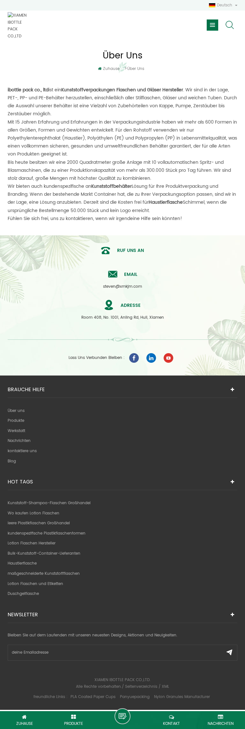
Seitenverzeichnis (141, 687)
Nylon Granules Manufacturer (182, 697)
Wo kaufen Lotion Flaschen (33, 513)
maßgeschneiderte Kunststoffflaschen (44, 574)
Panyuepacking (135, 697)
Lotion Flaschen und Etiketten (35, 584)
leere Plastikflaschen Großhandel (39, 523)
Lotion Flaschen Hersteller (32, 543)
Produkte (16, 421)
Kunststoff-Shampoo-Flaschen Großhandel (49, 503)
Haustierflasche (22, 563)
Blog (12, 461)
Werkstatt (16, 431)
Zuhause (111, 69)
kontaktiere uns (22, 451)
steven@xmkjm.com (122, 287)
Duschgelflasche (23, 594)
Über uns (135, 69)
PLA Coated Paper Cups (94, 697)
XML (165, 687)
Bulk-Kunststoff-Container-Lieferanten (44, 554)
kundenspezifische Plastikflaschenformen (46, 533)
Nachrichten (19, 441)
